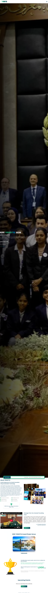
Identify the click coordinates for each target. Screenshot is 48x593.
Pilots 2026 (39, 477)
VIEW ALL (23, 586)
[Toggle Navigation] (46, 1)
